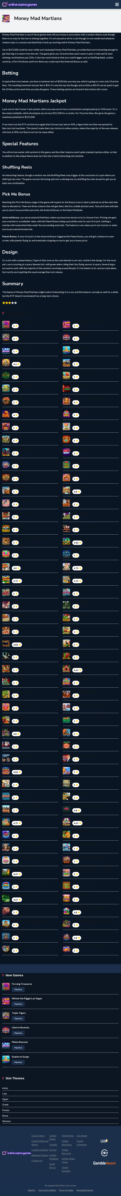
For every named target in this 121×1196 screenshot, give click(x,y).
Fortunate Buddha (82, 895)
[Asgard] (6, 748)
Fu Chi (75, 742)
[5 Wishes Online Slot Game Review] (66, 824)
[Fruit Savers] (6, 556)
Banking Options (40, 1155)
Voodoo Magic (80, 602)
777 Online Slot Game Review (88, 805)
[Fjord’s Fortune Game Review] (66, 709)
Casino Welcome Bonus (40, 1143)
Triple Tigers (19, 334)
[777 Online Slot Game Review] (66, 811)
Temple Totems (80, 461)
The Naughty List (21, 614)
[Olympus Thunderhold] (6, 365)
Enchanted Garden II (23, 691)
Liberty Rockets (81, 334)
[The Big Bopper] (6, 684)
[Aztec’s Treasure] (6, 646)
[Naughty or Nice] (6, 518)
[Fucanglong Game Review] (66, 697)
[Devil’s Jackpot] (66, 391)
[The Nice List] (6, 633)
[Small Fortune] (6, 582)
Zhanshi (16, 665)
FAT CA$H (17, 372)
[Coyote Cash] (6, 493)
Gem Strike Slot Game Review (88, 907)
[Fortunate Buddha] (66, 901)
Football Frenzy (20, 589)
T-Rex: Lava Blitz (21, 398)
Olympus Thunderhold (24, 359)
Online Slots (68, 1135)
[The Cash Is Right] (66, 684)
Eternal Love (19, 653)
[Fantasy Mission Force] (6, 760)
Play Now (18, 989)
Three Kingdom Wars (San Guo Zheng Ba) (94, 767)
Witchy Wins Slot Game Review (29, 831)
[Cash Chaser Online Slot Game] (66, 722)
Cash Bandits (79, 614)
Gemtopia (17, 729)
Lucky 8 (76, 576)
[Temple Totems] (66, 467)
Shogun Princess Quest (24, 500)
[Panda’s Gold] (66, 799)
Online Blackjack (67, 1143)
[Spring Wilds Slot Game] (6, 862)
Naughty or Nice (21, 512)
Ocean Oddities (20, 563)
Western (6, 1121)
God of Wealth (80, 640)
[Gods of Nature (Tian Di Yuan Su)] (6, 786)
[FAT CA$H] (6, 378)
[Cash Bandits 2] (6, 722)
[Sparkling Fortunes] (66, 595)
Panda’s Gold (79, 793)
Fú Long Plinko (80, 436)
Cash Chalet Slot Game (84, 844)
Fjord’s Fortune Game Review (88, 704)
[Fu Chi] (66, 748)
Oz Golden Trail (20, 436)
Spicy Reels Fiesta (82, 653)
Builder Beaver (20, 525)
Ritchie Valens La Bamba (85, 755)
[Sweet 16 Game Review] (6, 709)
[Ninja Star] (66, 556)
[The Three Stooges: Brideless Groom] (6, 544)
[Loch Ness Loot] (66, 544)
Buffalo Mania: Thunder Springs (29, 423)
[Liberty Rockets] (66, 340)
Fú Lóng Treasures (22, 321)
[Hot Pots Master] (66, 480)
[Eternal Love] (6, 658)
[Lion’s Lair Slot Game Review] (66, 837)
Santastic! (78, 500)
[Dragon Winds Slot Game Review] (66, 862)
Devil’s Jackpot (80, 385)
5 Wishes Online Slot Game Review (91, 818)
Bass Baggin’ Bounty (23, 385)
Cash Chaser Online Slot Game (89, 716)
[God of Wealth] (66, 646)
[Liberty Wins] (66, 454)
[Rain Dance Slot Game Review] (6, 850)
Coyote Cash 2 (80, 359)
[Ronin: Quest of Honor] (6, 913)
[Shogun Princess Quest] (6, 505)
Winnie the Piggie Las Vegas (87, 321)
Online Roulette (66, 1169)
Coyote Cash (19, 487)
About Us (31, 1190)
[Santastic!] (66, 505)
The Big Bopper (20, 678)
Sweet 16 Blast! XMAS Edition (88, 423)
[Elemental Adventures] (66, 378)
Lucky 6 (76, 627)
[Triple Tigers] (6, 340)
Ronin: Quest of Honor (24, 907)
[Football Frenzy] (6, 595)
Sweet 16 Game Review (24, 704)
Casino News (38, 1135)
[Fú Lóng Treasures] (6, 327)
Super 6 (76, 665)
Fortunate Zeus (20, 461)
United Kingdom (54, 1157)
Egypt (5, 1099)
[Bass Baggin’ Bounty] (6, 391)
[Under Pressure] (6, 799)
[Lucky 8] (66, 582)
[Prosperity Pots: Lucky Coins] (66, 403)
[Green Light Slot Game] (6, 901)
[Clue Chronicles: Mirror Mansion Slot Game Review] (6, 939)
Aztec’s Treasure (21, 640)
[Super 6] (66, 671)
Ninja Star (77, 551)
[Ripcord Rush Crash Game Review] (6, 888)
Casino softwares (81, 1143)
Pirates (5, 1110)
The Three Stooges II (83, 525)
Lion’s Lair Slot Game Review (88, 831)
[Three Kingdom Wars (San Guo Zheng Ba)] (66, 773)
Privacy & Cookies (66, 1190)
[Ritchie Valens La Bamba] (66, 760)
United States (52, 1137)
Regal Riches (79, 563)
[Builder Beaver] (6, 531)
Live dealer (81, 1135)
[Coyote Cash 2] (66, 365)
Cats (4, 1093)
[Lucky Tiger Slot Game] (66, 888)
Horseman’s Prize (21, 449)
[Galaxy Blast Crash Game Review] (66, 952)
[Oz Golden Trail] (6, 442)
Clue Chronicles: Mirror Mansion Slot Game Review (39, 933)
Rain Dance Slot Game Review (28, 844)
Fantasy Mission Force (24, 755)
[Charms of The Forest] (66, 786)
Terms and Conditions (47, 1190)
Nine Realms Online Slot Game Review (32, 946)
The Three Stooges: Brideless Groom (32, 538)
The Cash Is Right (81, 678)
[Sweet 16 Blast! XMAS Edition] (66, 429)
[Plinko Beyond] (6, 352)
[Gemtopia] (6, 735)
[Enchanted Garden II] (6, 697)
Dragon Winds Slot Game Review (90, 856)
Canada (53, 1144)
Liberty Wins (79, 449)
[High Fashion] (6, 607)
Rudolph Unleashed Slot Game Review (93, 869)
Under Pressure (20, 793)
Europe (53, 1149)
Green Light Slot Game (24, 895)
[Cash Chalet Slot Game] (66, 850)
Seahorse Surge (80, 347)
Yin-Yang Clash (80, 729)
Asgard (16, 742)
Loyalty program (39, 1149)
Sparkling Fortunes (82, 589)
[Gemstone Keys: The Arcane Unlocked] (6, 773)
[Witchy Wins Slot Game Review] (6, 837)
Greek (5, 1104)
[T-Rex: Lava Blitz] (6, 403)
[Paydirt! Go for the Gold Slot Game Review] (66, 939)
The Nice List (19, 627)
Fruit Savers (18, 551)
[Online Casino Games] (20, 4)
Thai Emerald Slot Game (25, 869)
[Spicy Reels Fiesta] (66, 658)
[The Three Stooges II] (66, 531)
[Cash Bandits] (66, 620)
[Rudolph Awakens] (6, 824)
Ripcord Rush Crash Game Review (30, 882)
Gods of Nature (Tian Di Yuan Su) (29, 780)
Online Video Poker (68, 1160)
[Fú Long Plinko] (66, 442)
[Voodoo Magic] (66, 607)
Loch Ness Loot (80, 538)
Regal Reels (18, 474)
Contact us (36, 1160)
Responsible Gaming (85, 1190)
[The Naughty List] (6, 620)
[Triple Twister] (66, 493)
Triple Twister (80, 487)
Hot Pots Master (81, 474)
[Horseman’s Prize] (6, 454)
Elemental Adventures (84, 372)
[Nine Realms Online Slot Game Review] (6, 952)
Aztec (5, 1088)
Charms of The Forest (84, 780)
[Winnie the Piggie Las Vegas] (66, 327)
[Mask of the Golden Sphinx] (6, 811)
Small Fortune (19, 576)
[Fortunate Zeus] (6, 467)
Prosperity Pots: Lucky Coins (88, 398)
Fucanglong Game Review (86, 691)
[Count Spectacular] (66, 518)
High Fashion (19, 602)
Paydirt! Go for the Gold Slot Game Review (95, 933)
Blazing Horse (19, 410)
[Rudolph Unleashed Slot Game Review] (66, 875)
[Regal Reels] (6, 480)
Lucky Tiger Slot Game (84, 882)
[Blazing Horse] (6, 416)
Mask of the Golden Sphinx (26, 805)
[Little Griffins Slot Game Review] (6, 926)
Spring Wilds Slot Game (24, 856)
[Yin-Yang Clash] (66, 735)
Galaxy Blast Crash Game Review (90, 946)
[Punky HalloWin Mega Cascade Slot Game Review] (66, 926)
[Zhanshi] (6, 671)
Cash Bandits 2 (20, 716)
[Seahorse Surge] (66, 352)
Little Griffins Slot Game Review (29, 920)
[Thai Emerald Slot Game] (6, 875)
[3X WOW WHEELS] (66, 416)
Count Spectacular (82, 512)
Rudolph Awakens (21, 818)
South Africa (52, 1165)
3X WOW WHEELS (82, 410)
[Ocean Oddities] (6, 569)
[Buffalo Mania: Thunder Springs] (6, 429)
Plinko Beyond (20, 347)
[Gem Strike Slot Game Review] (66, 913)
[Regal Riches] (66, 569)
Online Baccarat (66, 1151)
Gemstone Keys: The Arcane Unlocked (33, 767)
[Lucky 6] (66, 633)
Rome (5, 1115)
